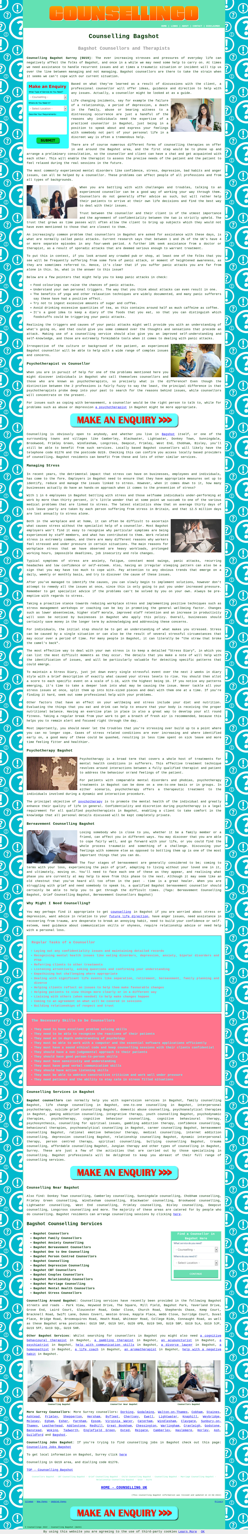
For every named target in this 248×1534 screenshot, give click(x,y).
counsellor (100, 123)
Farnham (79, 1421)
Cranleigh (192, 1425)
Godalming (145, 1412)
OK (203, 1531)
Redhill (96, 1425)
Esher (63, 1421)
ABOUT (185, 26)
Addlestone (76, 1425)
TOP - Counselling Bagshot (50, 1470)
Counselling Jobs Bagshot (49, 1447)
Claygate (188, 1421)
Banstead (34, 1430)
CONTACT (197, 26)
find (40, 1196)
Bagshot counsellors (45, 1100)
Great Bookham (119, 1425)
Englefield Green (99, 1430)
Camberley (161, 1430)
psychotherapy (90, 801)
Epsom (95, 1421)
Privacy (219, 1502)
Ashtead (33, 1416)
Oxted (125, 1430)
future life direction (128, 916)
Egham (49, 1421)
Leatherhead (52, 1425)
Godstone (212, 1425)
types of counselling (180, 1146)
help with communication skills (105, 1345)
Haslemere (183, 1430)
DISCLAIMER (213, 26)
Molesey (33, 1421)
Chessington (146, 1425)
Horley (203, 1430)
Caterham (145, 1421)
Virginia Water (119, 1421)
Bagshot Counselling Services (64, 1223)
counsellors (145, 71)
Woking (52, 1430)
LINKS (174, 26)
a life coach (86, 1349)
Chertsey (131, 1416)
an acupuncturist (176, 1340)
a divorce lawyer (177, 1345)
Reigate (141, 1430)
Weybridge (211, 1416)
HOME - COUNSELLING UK (124, 1487)
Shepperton (72, 1416)
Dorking (126, 1412)
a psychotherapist (111, 407)
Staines (212, 1412)
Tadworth (70, 1430)
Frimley (51, 1416)
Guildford (35, 1435)
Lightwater (168, 1416)
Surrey (32, 1150)
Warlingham (170, 1425)
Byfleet (112, 1416)
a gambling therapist (114, 1340)
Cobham (197, 1412)
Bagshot (168, 434)
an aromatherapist (140, 1349)
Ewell (148, 1416)
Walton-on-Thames (173, 1412)
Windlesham (167, 1421)
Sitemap (29, 1502)
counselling (121, 912)
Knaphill (190, 1416)
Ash (216, 1430)
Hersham (93, 1416)
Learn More (187, 1531)
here (177, 1214)
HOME (164, 26)
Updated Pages (58, 1502)
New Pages (42, 1502)
